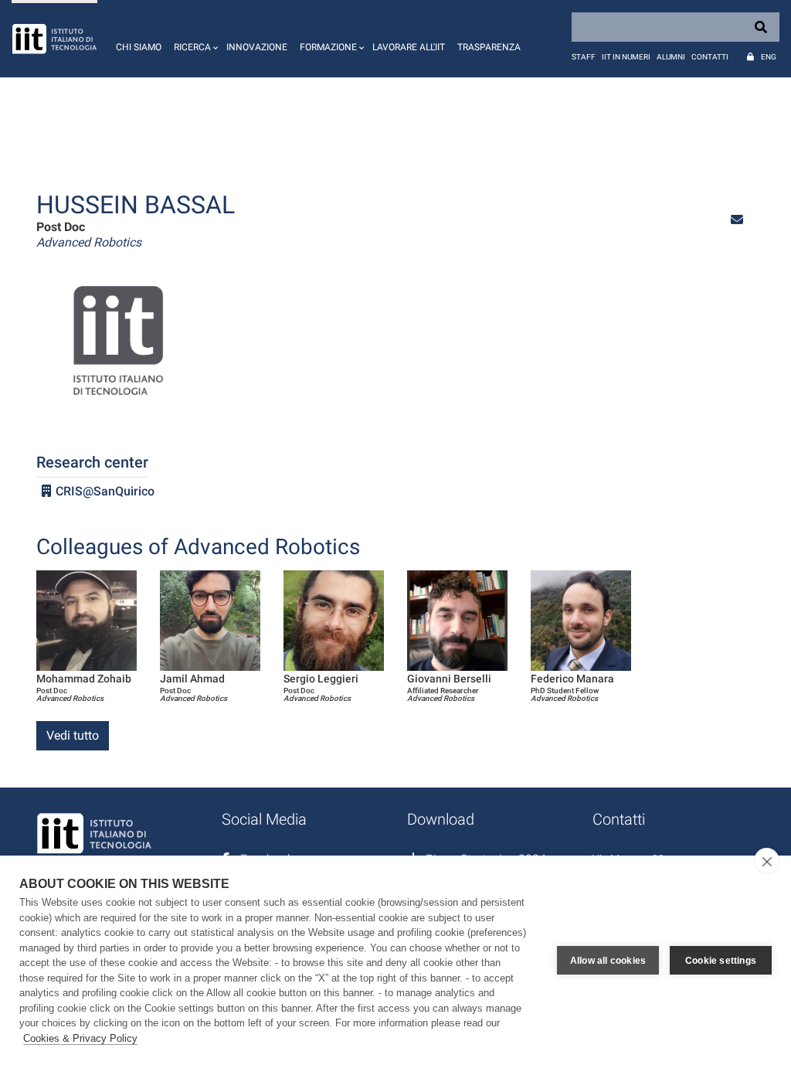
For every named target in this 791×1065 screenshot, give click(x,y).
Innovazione (256, 47)
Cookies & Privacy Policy (80, 1038)
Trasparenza (489, 47)
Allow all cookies (608, 960)
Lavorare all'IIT (408, 47)
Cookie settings (720, 960)
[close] (766, 861)
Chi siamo (138, 47)
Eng (768, 57)
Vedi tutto (72, 735)
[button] (194, 38)
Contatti (709, 57)
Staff (584, 57)
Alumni (671, 57)
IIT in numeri (626, 57)
